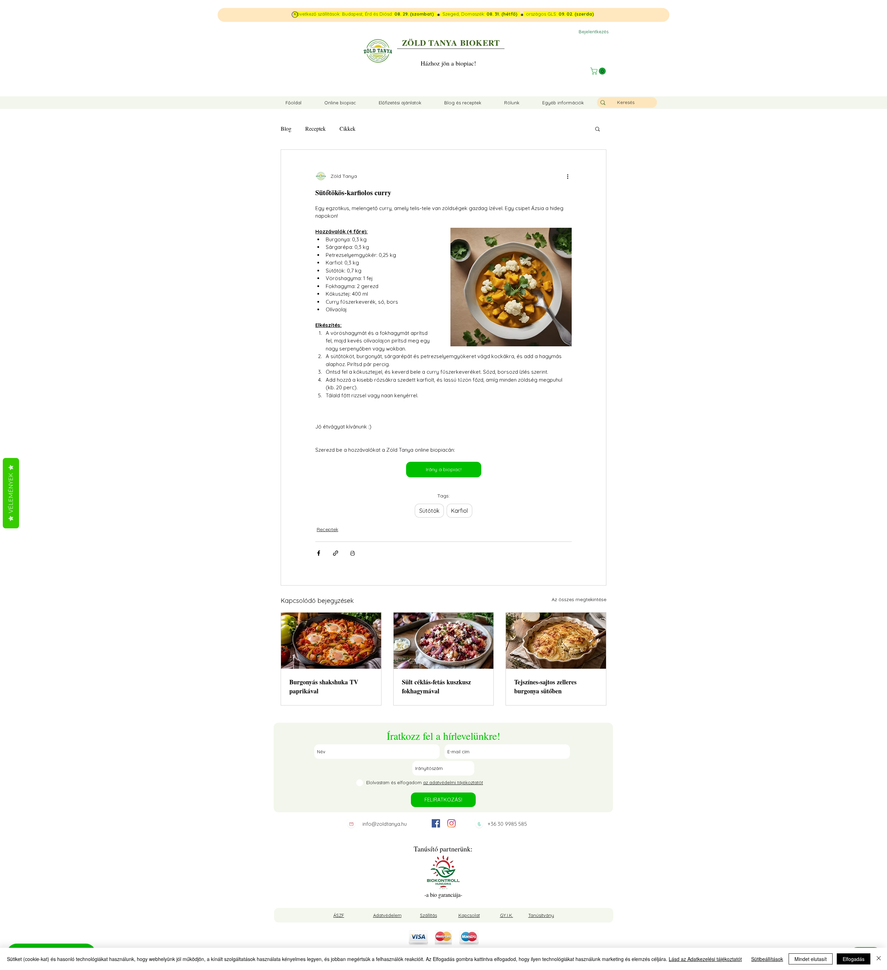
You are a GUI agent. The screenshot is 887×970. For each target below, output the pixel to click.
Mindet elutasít (810, 958)
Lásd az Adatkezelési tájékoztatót (705, 958)
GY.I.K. (506, 915)
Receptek (315, 128)
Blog (286, 128)
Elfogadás (853, 958)
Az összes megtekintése (579, 599)
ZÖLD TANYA (429, 42)
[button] (598, 71)
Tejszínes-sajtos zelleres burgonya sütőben (545, 686)
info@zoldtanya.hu (384, 824)
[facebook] (436, 823)
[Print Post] (352, 553)
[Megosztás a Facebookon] (318, 553)
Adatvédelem (387, 915)
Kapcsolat (469, 915)
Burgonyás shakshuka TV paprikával (323, 686)
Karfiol (459, 510)
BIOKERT (480, 42)
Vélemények (11, 493)
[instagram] (451, 823)
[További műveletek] (567, 176)
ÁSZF (338, 915)
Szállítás (428, 915)
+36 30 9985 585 (507, 824)
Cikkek (347, 128)
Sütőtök (429, 510)
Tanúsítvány (541, 915)
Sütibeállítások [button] (767, 958)
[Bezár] (879, 958)
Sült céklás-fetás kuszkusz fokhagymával (436, 686)
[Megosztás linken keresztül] (335, 553)
